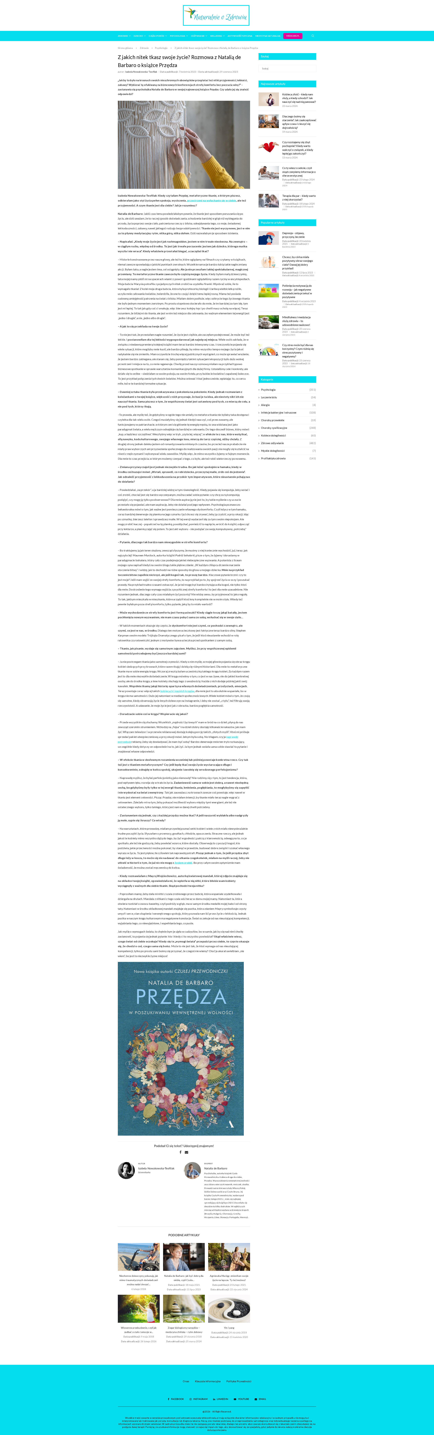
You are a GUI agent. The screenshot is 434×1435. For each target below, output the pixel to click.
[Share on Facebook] (180, 1152)
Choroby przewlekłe (288, 420)
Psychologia (177, 36)
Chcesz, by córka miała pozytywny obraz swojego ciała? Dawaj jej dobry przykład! (297, 262)
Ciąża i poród (156, 36)
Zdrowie (123, 36)
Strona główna (125, 48)
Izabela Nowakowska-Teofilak (141, 71)
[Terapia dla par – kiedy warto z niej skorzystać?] (269, 200)
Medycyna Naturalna (267, 36)
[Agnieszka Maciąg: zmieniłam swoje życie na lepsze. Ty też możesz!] (229, 1257)
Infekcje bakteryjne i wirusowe (288, 412)
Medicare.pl (292, 36)
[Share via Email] (186, 1152)
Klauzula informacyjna (208, 1381)
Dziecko (138, 36)
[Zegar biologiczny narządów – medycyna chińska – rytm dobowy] (184, 1309)
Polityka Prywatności (238, 1381)
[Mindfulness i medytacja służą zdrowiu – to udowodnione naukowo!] (269, 322)
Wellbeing (216, 36)
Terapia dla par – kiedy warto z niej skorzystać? (299, 197)
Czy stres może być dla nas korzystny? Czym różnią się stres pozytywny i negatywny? (298, 350)
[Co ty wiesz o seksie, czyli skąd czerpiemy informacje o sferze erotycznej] (269, 173)
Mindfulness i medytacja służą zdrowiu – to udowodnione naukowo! (296, 320)
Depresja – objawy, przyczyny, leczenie (293, 234)
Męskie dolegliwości (288, 450)
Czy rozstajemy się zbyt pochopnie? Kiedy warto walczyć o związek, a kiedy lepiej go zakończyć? (297, 147)
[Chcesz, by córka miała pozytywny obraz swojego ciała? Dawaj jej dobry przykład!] (269, 262)
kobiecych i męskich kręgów (177, 691)
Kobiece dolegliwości (288, 435)
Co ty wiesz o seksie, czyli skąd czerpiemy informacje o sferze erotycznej (299, 171)
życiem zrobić (183, 862)
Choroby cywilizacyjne (288, 427)
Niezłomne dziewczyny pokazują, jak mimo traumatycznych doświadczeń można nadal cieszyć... (138, 1280)
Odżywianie (197, 36)
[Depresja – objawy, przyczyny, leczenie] (269, 238)
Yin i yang (229, 1327)
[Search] (313, 36)
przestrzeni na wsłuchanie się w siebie (211, 200)
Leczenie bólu (288, 397)
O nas (186, 1381)
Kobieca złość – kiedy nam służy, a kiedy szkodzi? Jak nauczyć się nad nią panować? (299, 98)
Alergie (288, 404)
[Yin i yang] (229, 1309)
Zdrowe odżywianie (288, 443)
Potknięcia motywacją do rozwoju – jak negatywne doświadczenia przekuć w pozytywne (297, 291)
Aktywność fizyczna (240, 36)
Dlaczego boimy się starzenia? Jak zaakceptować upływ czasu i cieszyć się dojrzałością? (299, 122)
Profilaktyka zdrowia (288, 458)
